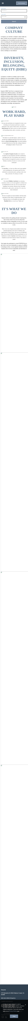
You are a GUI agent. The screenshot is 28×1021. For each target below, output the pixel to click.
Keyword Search (3, 8)
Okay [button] (14, 1016)
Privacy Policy (13, 1011)
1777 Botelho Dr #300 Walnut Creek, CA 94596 (12, 993)
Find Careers (21, 3)
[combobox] (14, 10)
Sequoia (3, 989)
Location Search (3, 14)
